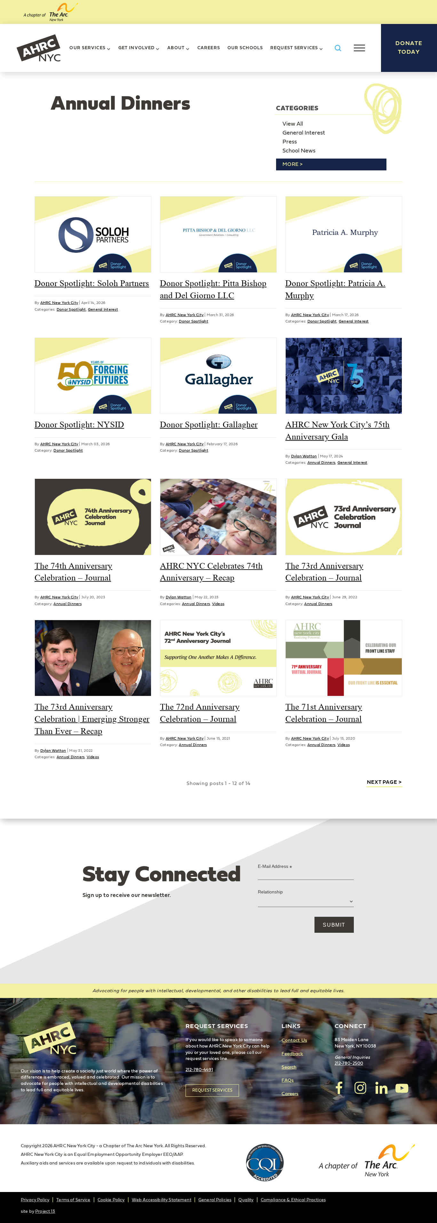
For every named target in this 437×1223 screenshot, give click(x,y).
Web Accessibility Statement (161, 1200)
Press (289, 142)
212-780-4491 (199, 1070)
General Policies (214, 1200)
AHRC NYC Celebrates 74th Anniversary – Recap (211, 572)
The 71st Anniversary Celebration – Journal (323, 713)
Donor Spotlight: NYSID (79, 424)
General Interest (303, 133)
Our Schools (245, 48)
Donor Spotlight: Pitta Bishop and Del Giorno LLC (213, 289)
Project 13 (45, 1211)
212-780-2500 (349, 1063)
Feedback (292, 1053)
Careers (208, 48)
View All (292, 124)
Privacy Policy (35, 1200)
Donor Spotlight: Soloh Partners (92, 283)
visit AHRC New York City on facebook (339, 1087)
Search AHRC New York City (337, 48)
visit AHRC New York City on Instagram (360, 1087)
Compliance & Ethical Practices (293, 1200)
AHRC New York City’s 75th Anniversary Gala (337, 430)
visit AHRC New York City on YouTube (401, 1087)
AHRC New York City (38, 48)
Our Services (87, 48)
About (176, 48)
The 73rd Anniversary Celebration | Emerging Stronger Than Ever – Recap (92, 719)
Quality (245, 1200)
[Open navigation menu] (359, 48)
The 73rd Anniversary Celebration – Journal (324, 572)
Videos (218, 604)
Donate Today (409, 48)
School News (298, 151)
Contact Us (294, 1040)
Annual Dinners (321, 462)
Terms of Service (73, 1200)
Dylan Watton (304, 456)
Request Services (294, 48)
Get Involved (136, 48)
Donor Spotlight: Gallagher (209, 424)
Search (289, 1067)
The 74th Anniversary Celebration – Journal (73, 572)
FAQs (288, 1080)
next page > (384, 782)
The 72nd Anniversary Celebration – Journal (200, 713)
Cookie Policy (111, 1200)
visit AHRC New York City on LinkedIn (381, 1087)
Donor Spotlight (71, 309)
